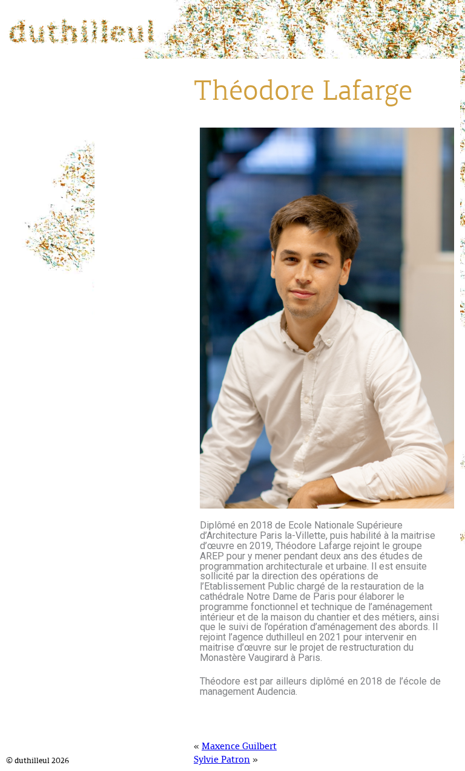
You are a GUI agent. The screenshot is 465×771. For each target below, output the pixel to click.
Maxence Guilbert (239, 747)
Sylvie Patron (222, 760)
